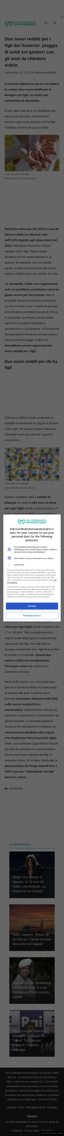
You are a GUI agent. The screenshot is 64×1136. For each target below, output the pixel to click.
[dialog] (32, 568)
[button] (32, 565)
